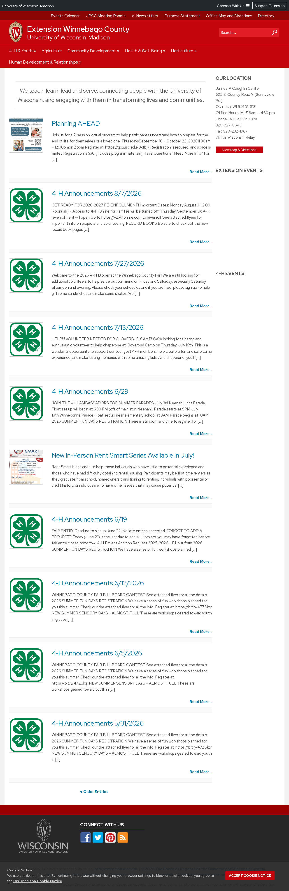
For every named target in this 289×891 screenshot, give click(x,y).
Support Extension (270, 5)
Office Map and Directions (229, 15)
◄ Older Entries (94, 791)
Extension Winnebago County (78, 29)
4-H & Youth (21, 51)
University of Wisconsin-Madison (68, 37)
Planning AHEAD (76, 123)
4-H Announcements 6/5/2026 (97, 653)
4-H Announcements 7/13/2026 (97, 327)
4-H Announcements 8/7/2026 (97, 193)
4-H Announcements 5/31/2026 (98, 723)
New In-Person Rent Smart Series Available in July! (123, 455)
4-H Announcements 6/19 (89, 519)
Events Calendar (65, 15)
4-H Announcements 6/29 (90, 391)
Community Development (92, 51)
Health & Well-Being (143, 51)
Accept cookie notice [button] (250, 875)
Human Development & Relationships (43, 62)
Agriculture (52, 51)
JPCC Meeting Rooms (106, 15)
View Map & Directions (239, 149)
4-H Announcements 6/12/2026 (98, 583)
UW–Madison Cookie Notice (37, 881)
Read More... (201, 171)
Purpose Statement (182, 15)
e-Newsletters (145, 15)
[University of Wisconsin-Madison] (16, 41)
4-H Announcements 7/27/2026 (98, 263)
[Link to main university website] (43, 851)
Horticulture (182, 51)
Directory (266, 15)
